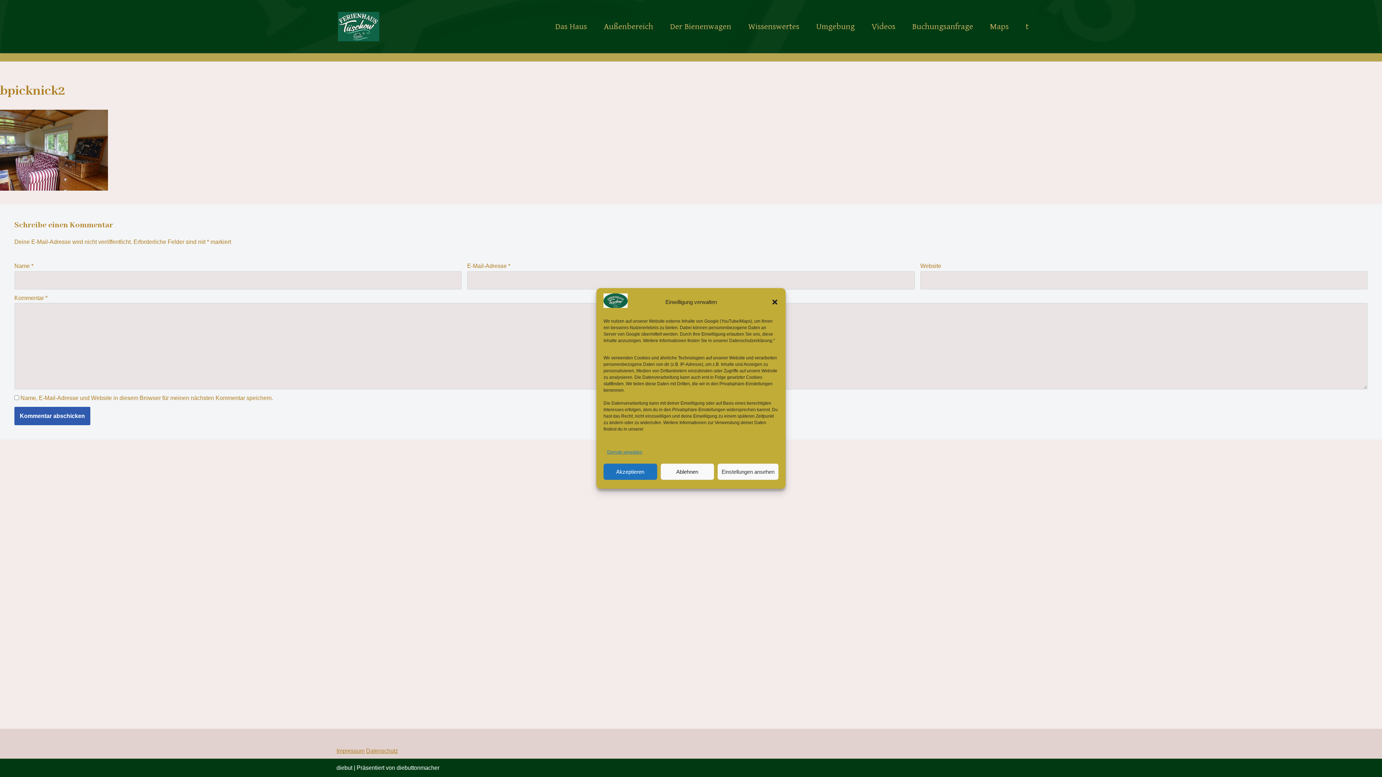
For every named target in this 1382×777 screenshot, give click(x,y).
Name (23, 266)
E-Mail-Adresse (488, 266)
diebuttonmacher (418, 768)
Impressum (351, 751)
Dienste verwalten (624, 452)
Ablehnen (687, 472)
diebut (344, 768)
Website (930, 266)
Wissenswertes (773, 27)
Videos (883, 27)
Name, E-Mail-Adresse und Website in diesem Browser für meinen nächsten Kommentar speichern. (147, 398)
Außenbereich (628, 27)
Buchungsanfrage (942, 27)
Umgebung (835, 27)
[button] (774, 302)
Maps (999, 27)
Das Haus (571, 27)
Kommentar (31, 298)
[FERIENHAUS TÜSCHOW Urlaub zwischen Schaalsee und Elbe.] (358, 26)
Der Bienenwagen (700, 27)
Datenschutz (382, 751)
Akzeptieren (630, 472)
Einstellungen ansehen (748, 472)
